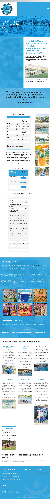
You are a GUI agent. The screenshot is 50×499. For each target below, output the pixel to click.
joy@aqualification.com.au (9, 363)
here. (31, 102)
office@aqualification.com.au (36, 265)
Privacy (26, 497)
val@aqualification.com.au (9, 361)
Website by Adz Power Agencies (32, 497)
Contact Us (5, 31)
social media (17, 155)
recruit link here (20, 461)
